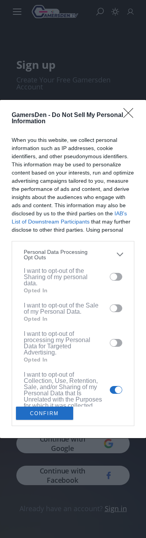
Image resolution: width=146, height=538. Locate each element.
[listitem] (73, 254)
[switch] (116, 277)
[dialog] (73, 269)
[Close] (130, 115)
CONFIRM (44, 413)
